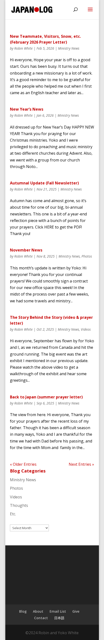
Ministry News (68, 48)
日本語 (59, 618)
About (38, 611)
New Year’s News (26, 109)
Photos (87, 256)
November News (26, 250)
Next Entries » (81, 464)
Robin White (23, 48)
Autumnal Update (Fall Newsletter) (44, 183)
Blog (23, 611)
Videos (86, 329)
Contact (41, 618)
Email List (58, 611)
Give (75, 611)
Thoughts (19, 505)
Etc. (13, 514)
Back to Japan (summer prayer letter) (46, 397)
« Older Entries (23, 464)
